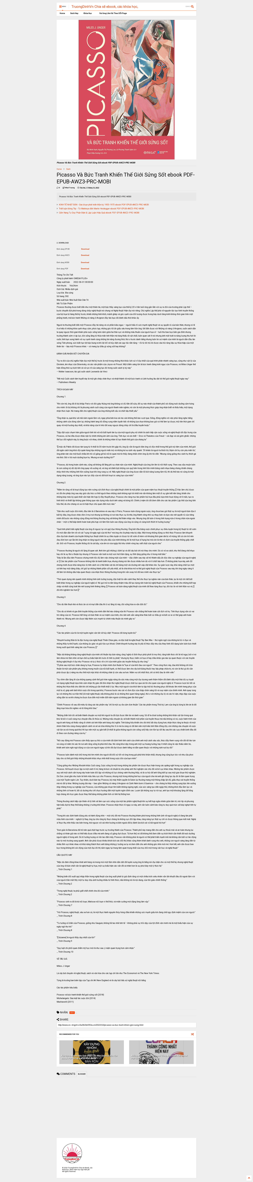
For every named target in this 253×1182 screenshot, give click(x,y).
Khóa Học (88, 13)
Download (85, 249)
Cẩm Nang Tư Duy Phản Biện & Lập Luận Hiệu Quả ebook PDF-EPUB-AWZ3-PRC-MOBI (99, 212)
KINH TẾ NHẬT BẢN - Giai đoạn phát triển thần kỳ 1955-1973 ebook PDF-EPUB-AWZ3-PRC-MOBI (104, 204)
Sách (68, 169)
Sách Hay (74, 13)
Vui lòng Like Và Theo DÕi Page (113, 13)
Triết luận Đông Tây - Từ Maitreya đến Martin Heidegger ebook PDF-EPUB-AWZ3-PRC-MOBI (101, 208)
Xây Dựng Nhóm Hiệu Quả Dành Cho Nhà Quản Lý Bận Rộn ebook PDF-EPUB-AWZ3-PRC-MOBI (89, 1057)
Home (62, 13)
